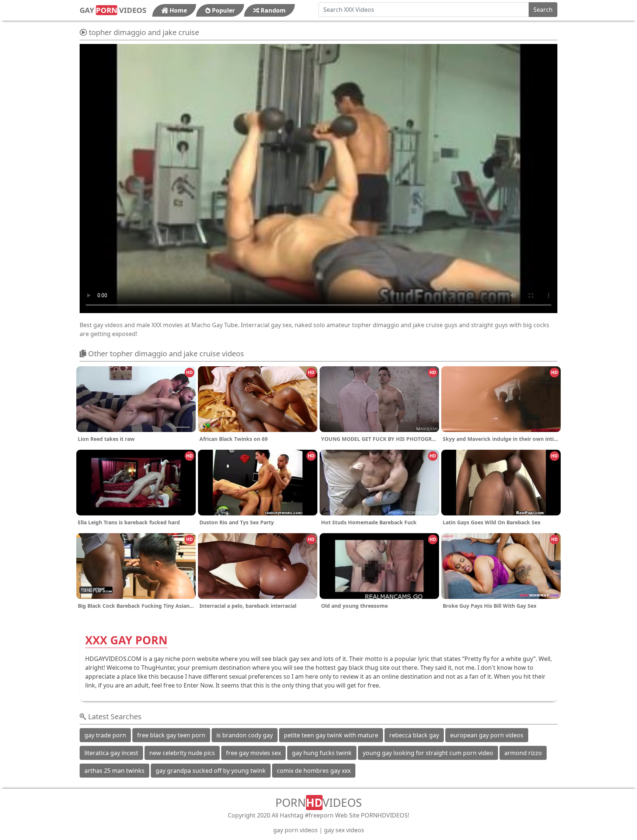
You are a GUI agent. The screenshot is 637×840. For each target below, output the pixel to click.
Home (177, 10)
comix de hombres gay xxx (314, 771)
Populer (222, 10)
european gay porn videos (486, 735)
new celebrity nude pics (182, 753)
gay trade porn (105, 735)
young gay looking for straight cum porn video (428, 753)
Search (543, 10)
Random (272, 10)
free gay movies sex (253, 753)
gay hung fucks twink (322, 753)
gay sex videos (344, 830)
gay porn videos (295, 830)
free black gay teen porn (171, 735)
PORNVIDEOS (318, 802)
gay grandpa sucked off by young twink (211, 771)
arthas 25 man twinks (114, 771)
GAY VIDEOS (113, 10)
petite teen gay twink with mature (331, 735)
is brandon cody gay (244, 735)
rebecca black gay (414, 735)
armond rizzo (523, 753)
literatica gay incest (111, 753)
